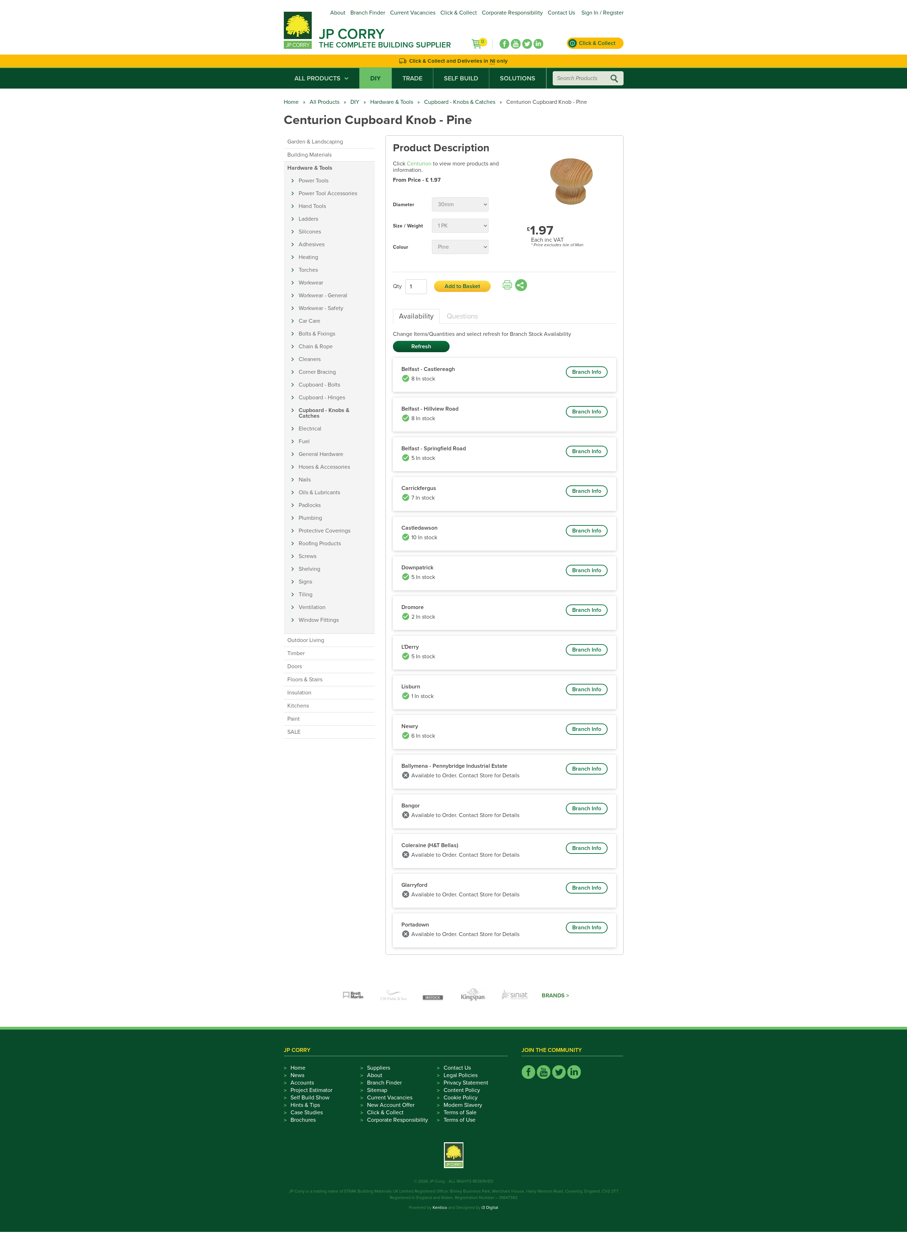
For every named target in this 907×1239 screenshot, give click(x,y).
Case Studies (307, 1112)
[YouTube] (516, 44)
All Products (317, 78)
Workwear (311, 283)
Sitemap (377, 1090)
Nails (305, 480)
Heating (308, 257)
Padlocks (310, 505)
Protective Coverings (324, 531)
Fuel (304, 441)
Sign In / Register (602, 12)
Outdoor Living (305, 640)
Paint (293, 718)
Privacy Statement (466, 1082)
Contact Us (561, 12)
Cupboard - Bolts (319, 385)
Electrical (310, 429)
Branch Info (586, 372)
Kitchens (298, 705)
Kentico (440, 1207)
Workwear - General (323, 295)
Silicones (310, 232)
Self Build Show (310, 1097)
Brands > (555, 995)
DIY (375, 78)
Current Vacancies (412, 12)
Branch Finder (367, 12)
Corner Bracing (317, 372)
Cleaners (310, 359)
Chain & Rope (316, 346)
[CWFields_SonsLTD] (394, 995)
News (297, 1075)
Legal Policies (461, 1075)
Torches (308, 270)
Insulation (299, 692)
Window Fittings (319, 620)
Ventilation (312, 607)
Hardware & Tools (391, 102)
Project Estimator (311, 1090)
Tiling (305, 594)
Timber (296, 653)
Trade (412, 78)
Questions (462, 316)
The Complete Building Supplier (385, 45)
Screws (307, 556)
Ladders (308, 219)
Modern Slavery (463, 1105)
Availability (416, 316)
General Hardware (321, 454)
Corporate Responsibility (512, 12)
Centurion (419, 163)
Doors (294, 666)
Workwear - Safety (321, 308)
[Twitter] (527, 44)
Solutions (517, 78)
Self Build (461, 78)
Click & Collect (458, 12)
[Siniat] (515, 995)
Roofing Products (320, 543)
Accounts (302, 1082)
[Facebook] (504, 44)
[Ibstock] (434, 995)
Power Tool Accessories (328, 193)
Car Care (309, 321)
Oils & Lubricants (319, 492)
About (337, 12)
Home (291, 102)
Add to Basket (462, 286)
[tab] (416, 316)
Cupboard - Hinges (322, 397)
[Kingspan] (474, 995)
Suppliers (378, 1067)
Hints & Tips (305, 1105)
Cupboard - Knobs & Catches (459, 102)
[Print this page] (507, 285)
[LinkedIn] (538, 44)
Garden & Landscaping (315, 141)
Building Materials (309, 154)
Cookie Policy (461, 1097)
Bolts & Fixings (317, 334)
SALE (293, 732)
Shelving (309, 569)
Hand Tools (312, 206)
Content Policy (462, 1090)
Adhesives (312, 244)
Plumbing (310, 518)
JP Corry (351, 34)
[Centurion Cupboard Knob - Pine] (571, 179)
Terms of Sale (460, 1112)
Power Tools (313, 181)
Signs (305, 582)
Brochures (303, 1119)
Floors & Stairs (304, 679)
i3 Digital (489, 1207)
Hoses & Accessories (324, 467)
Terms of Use (459, 1119)
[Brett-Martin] (353, 995)
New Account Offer (391, 1105)
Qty (397, 286)
